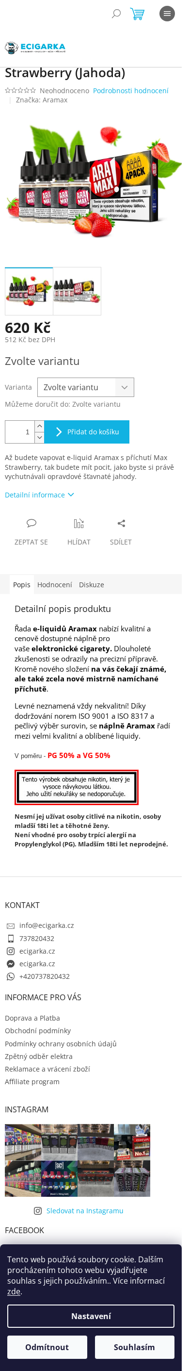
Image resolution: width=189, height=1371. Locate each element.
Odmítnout (47, 1347)
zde (13, 1291)
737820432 (36, 938)
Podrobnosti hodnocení (131, 90)
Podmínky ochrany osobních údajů (61, 1043)
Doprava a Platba (32, 1018)
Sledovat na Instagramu (85, 1210)
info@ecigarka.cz (46, 925)
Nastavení (91, 1316)
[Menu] (167, 13)
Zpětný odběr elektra (39, 1056)
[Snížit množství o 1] (39, 437)
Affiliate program (32, 1081)
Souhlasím (134, 1347)
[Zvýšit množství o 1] (39, 426)
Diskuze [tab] (91, 584)
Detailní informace (35, 494)
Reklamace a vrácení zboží (47, 1069)
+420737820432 (44, 976)
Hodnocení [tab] (54, 584)
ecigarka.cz (37, 951)
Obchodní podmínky (38, 1030)
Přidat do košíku (93, 431)
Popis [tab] (22, 584)
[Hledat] (116, 13)
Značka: (41, 99)
